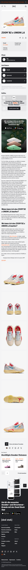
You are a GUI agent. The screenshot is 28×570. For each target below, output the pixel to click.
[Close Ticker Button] (26, 2)
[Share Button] (20, 38)
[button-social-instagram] (10, 448)
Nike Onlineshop (13, 236)
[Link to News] (5, 6)
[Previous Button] (3, 473)
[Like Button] (26, 38)
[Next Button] (7, 473)
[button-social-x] (21, 448)
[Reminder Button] (23, 38)
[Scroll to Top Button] (25, 485)
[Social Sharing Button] (6, 444)
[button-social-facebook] (12, 448)
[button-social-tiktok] (18, 448)
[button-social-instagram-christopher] (7, 448)
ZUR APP (3, 260)
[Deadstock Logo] (14, 6)
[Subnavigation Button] (2, 6)
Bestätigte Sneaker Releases (14, 455)
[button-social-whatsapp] (15, 448)
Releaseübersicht (5, 245)
